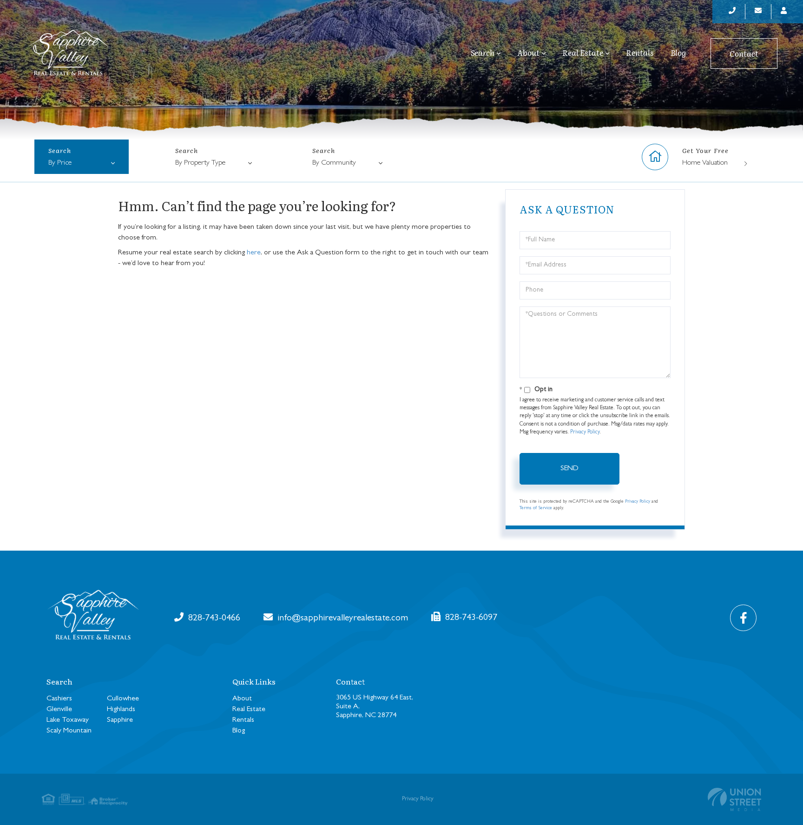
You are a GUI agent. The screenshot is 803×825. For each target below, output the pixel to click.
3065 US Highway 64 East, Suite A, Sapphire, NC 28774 (374, 706)
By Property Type (200, 163)
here (254, 253)
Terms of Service (536, 508)
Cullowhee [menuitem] (123, 699)
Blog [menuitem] (678, 52)
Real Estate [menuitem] (582, 53)
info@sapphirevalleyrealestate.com (341, 618)
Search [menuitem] (482, 53)
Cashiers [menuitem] (59, 699)
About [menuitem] (528, 53)
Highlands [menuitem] (121, 709)
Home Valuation (705, 163)
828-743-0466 (213, 618)
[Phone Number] (732, 11)
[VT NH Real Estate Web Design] (734, 799)
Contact (744, 53)
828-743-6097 (470, 618)
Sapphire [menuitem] (120, 720)
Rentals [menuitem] (640, 52)
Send (569, 468)
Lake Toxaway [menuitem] (67, 720)
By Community (334, 163)
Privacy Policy (584, 432)
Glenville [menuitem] (59, 709)
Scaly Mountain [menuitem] (69, 731)
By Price (60, 163)
